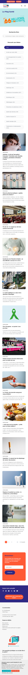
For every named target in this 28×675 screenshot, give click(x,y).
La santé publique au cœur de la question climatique (12, 293)
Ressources (4, 626)
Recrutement (5, 622)
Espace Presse (11, 1)
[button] (25, 5)
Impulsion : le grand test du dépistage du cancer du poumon (13, 459)
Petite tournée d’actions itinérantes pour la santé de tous (13, 359)
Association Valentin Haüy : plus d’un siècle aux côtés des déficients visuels (13, 526)
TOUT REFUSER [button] (15, 670)
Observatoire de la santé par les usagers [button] (14, 597)
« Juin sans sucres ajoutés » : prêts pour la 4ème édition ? (12, 425)
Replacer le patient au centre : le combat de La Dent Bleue (12, 493)
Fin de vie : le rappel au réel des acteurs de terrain (12, 227)
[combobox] (14, 36)
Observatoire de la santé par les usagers (11, 627)
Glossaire (4, 629)
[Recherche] (21, 5)
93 (17, 542)
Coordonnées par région (7, 616)
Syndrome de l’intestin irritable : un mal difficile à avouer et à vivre (13, 259)
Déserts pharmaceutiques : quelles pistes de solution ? (13, 193)
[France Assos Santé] (5, 5)
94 (20, 542)
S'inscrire (9, 572)
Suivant (23, 542)
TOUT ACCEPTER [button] (6, 670)
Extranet (18, 1)
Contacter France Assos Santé (9, 614)
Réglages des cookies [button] (7, 672)
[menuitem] (10, 1)
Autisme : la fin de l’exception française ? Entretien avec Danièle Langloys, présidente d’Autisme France (12, 157)
